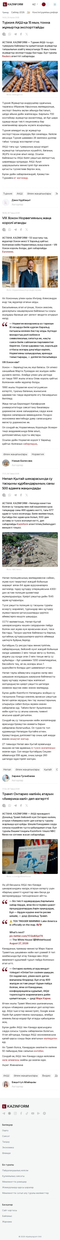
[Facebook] (21, 34)
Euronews (7, 251)
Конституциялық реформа (46, 12)
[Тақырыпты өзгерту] (45, 4)
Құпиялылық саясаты (13, 1176)
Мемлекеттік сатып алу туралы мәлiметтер (25, 1193)
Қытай (48, 769)
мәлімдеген (50, 1038)
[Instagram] (4, 34)
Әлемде (6, 1153)
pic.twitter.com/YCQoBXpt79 (26, 935)
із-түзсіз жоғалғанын (43, 747)
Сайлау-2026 (17, 12)
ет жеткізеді (21, 177)
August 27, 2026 (18, 943)
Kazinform (22, 524)
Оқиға (5, 1130)
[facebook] (21, 1113)
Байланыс (7, 1216)
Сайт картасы (9, 1210)
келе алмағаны (10, 1059)
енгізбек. (39, 1050)
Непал (7, 769)
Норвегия (38, 454)
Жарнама (7, 1221)
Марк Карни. (44, 998)
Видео (46, 1075)
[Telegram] (15, 34)
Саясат (6, 1136)
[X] (26, 34)
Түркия (7, 193)
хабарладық (30, 443)
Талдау (6, 1141)
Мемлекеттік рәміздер (14, 1181)
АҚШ (20, 193)
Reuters (6, 56)
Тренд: (5, 12)
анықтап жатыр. (20, 738)
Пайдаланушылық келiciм (15, 1170)
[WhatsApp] (9, 34)
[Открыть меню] (55, 4)
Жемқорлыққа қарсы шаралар (18, 1187)
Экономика (8, 1147)
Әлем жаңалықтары (39, 193)
